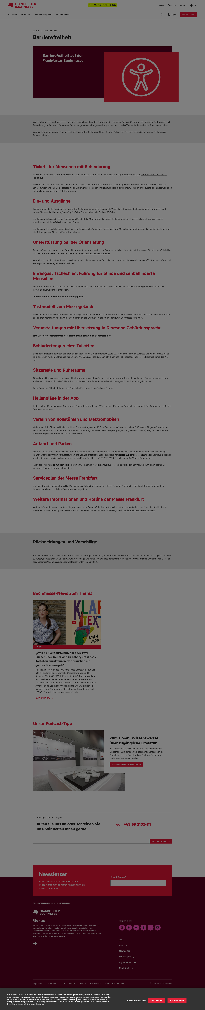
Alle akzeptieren (177, 1001)
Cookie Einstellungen (136, 1000)
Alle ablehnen (156, 1001)
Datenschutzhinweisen (68, 999)
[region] (102, 999)
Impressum (40, 1004)
